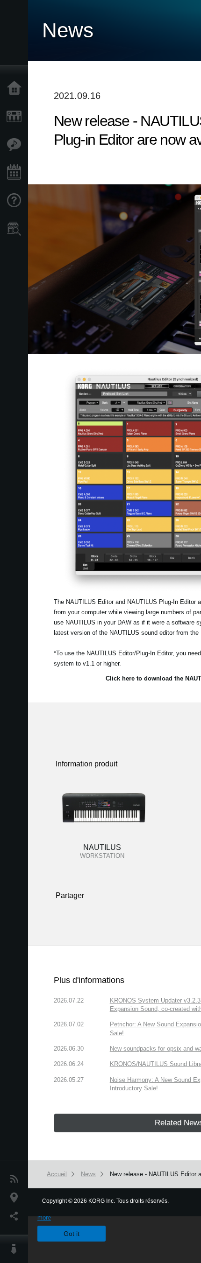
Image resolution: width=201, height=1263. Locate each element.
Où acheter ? (16, 229)
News (16, 1179)
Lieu (16, 1197)
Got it (71, 1233)
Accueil (16, 89)
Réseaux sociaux (16, 1216)
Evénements (16, 173)
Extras (16, 145)
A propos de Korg (16, 1249)
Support (16, 201)
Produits (16, 117)
